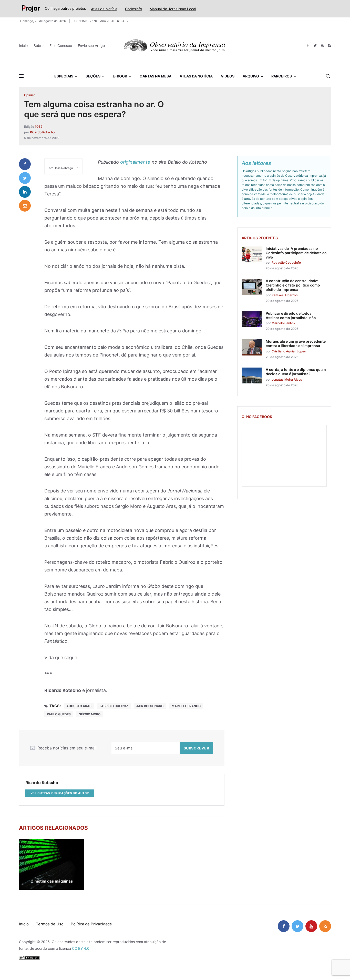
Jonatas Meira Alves (287, 379)
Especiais (63, 76)
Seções (93, 76)
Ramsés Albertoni (285, 295)
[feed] (329, 45)
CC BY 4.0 (80, 948)
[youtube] (322, 45)
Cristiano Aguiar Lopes (289, 351)
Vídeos (227, 76)
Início (23, 45)
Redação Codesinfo (286, 262)
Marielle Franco (186, 706)
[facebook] (308, 45)
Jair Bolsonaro (149, 706)
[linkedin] (25, 192)
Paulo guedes (59, 714)
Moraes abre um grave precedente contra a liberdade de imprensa (296, 343)
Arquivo (251, 76)
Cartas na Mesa (155, 76)
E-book (120, 76)
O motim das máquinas (51, 881)
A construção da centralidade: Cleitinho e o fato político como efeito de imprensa (293, 285)
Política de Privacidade (91, 924)
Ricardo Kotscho (42, 132)
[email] (25, 206)
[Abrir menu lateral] (21, 75)
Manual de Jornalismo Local (173, 9)
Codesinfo (133, 9)
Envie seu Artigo (91, 45)
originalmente (135, 162)
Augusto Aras (78, 706)
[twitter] (315, 45)
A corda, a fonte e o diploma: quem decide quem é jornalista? (296, 371)
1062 (38, 126)
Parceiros (281, 76)
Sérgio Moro (89, 714)
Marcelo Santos (283, 323)
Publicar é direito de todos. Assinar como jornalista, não (291, 315)
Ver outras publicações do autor (59, 793)
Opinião (29, 95)
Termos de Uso (50, 924)
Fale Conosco (60, 45)
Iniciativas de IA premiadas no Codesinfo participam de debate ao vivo (296, 252)
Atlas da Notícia (104, 9)
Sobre (39, 45)
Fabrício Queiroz (114, 706)
